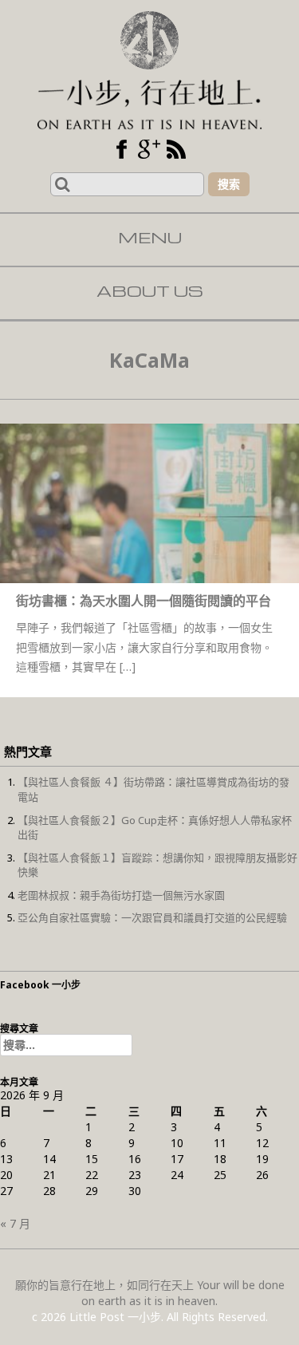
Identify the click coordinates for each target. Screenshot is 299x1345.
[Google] (149, 149)
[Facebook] (122, 149)
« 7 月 (15, 1223)
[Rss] (176, 149)
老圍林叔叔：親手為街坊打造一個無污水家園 (121, 895)
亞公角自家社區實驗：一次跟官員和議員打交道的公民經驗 (152, 917)
